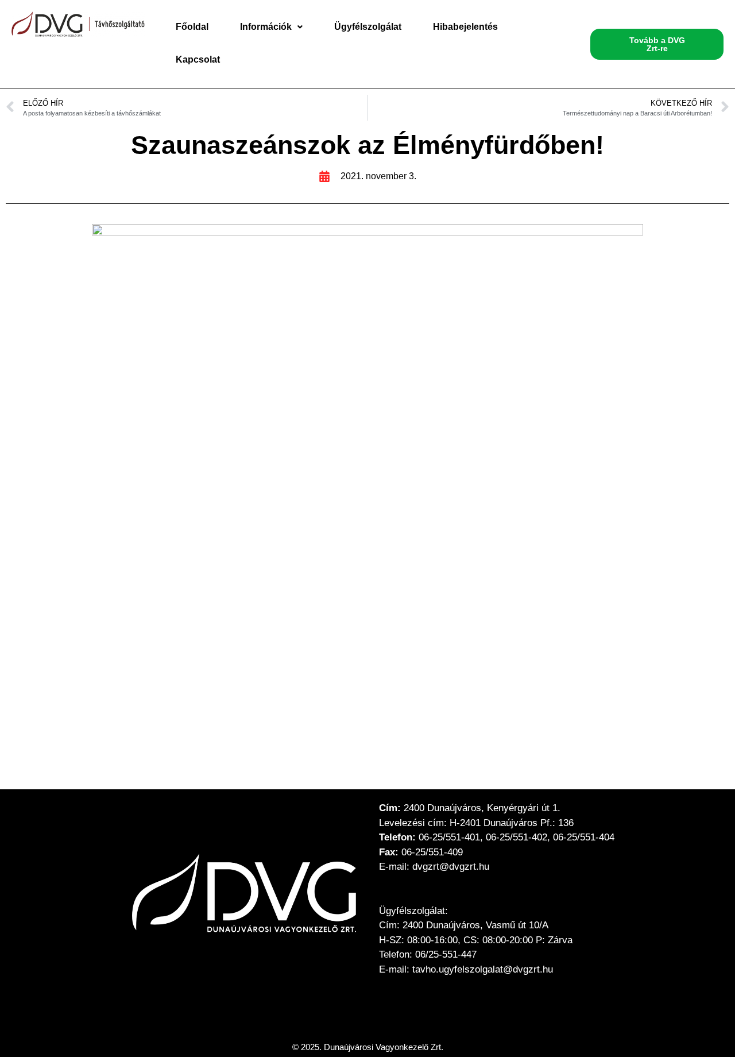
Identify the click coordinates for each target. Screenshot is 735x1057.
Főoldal (192, 27)
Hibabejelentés (465, 27)
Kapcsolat (198, 59)
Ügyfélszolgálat (367, 27)
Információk (266, 27)
